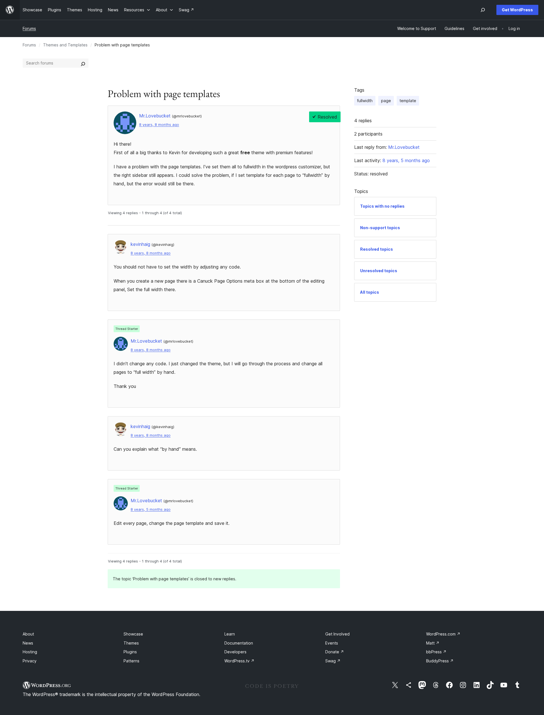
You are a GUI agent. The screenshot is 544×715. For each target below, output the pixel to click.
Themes (131, 643)
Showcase (133, 634)
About (28, 634)
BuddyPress (440, 660)
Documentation (238, 643)
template (408, 100)
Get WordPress (517, 9)
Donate (334, 651)
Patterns (131, 660)
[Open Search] (483, 10)
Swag (333, 660)
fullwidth (365, 100)
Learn (229, 634)
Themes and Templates (65, 44)
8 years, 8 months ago (159, 125)
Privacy (30, 660)
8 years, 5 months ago (151, 509)
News (28, 643)
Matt (432, 643)
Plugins (130, 651)
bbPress (436, 651)
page (386, 100)
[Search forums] (83, 63)
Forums (29, 28)
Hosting (30, 651)
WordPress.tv (239, 660)
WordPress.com (443, 634)
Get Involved (337, 634)
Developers (235, 651)
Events (331, 643)
